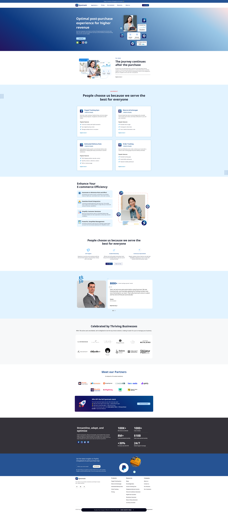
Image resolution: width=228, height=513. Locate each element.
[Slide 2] (114, 310)
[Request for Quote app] (132, 390)
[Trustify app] (120, 390)
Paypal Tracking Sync (116, 481)
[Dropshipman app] (108, 383)
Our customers (110, 5)
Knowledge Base (130, 484)
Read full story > (114, 305)
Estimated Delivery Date (117, 486)
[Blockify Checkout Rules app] (95, 390)
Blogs (127, 481)
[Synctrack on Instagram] (84, 486)
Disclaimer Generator (131, 497)
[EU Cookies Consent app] (120, 383)
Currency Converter (130, 502)
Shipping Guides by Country (132, 489)
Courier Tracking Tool (131, 486)
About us (128, 5)
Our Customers (147, 489)
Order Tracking (114, 489)
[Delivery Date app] (108, 390)
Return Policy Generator (132, 500)
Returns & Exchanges (116, 484)
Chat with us (109, 263)
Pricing (102, 5)
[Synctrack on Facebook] (77, 486)
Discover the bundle (144, 403)
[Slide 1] (113, 310)
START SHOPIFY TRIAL (125, 510)
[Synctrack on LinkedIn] (80, 486)
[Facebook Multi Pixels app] (132, 383)
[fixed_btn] (133, 509)
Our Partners (147, 486)
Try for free (145, 5)
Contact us (146, 484)
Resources (119, 5)
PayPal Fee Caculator (131, 494)
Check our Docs (118, 263)
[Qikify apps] (145, 383)
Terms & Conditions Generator (133, 492)
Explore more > (118, 77)
